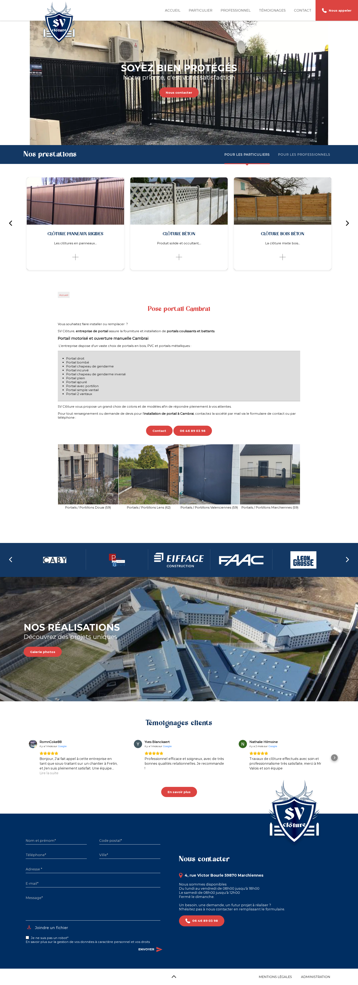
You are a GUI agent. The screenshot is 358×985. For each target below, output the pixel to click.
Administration (315, 977)
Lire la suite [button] (49, 773)
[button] (23, 757)
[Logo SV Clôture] (59, 23)
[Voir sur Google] (33, 744)
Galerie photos (42, 652)
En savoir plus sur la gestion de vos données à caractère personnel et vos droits (88, 942)
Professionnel (236, 10)
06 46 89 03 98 (193, 431)
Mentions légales (275, 977)
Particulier (200, 10)
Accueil (172, 10)
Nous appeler (340, 10)
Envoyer (146, 949)
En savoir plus (179, 792)
